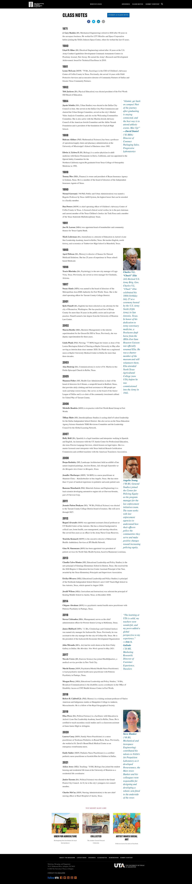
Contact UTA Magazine (56, 873)
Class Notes (137, 4)
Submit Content (153, 4)
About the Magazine (67, 857)
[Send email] (103, 21)
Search (162, 4)
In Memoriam (113, 857)
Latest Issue (81, 857)
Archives (126, 4)
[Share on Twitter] (93, 21)
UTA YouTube (72, 877)
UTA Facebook (61, 877)
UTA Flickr (75, 877)
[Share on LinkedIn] (98, 21)
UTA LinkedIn (68, 877)
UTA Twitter (65, 877)
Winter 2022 (96, 4)
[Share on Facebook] (88, 21)
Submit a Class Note (118, 15)
